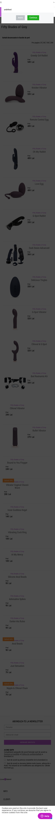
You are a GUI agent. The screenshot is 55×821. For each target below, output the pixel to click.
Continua (33, 17)
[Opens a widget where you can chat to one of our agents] (45, 816)
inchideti (50, 5)
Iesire (20, 17)
